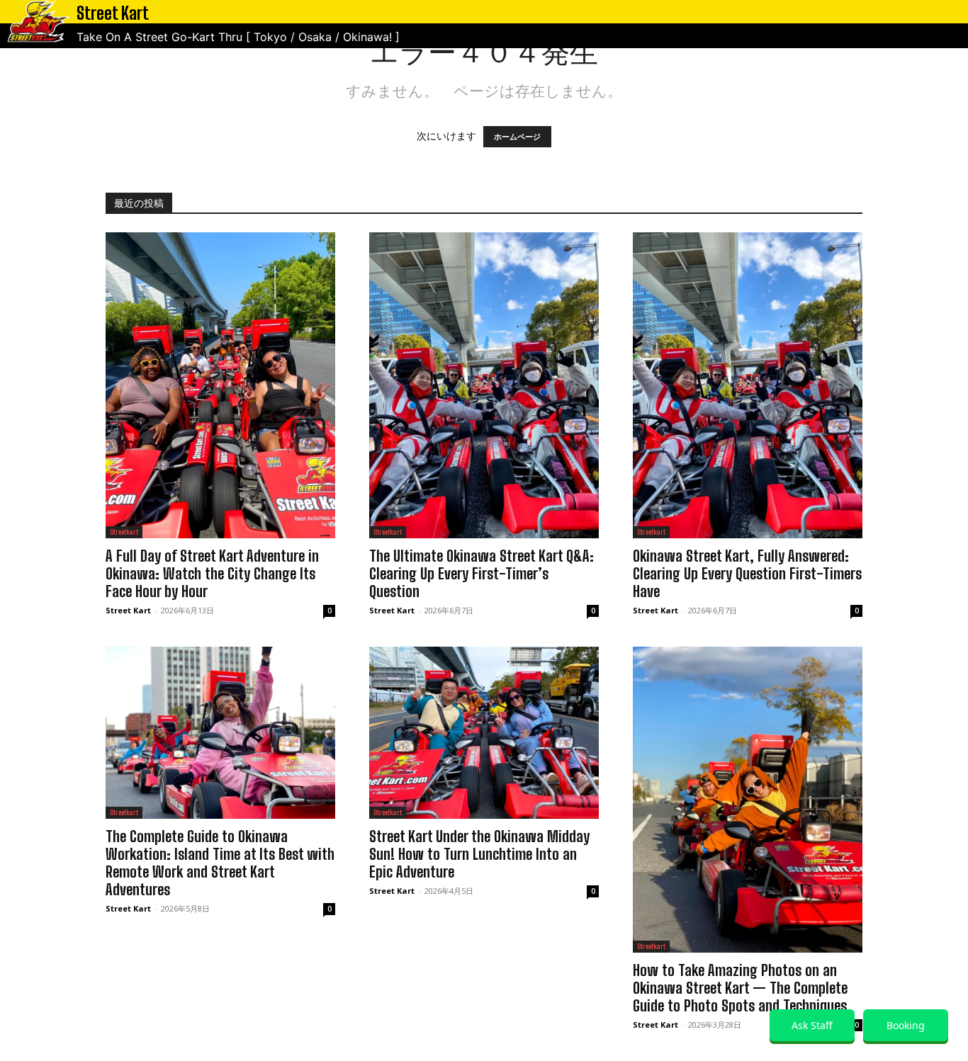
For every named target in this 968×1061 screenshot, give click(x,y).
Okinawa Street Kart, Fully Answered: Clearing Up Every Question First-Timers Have (747, 574)
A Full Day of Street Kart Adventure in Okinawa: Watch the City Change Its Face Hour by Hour (212, 574)
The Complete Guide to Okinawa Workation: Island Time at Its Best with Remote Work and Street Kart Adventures (220, 863)
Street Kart (128, 610)
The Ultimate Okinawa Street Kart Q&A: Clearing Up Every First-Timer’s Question (481, 574)
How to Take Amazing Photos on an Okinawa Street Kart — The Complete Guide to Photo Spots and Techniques (740, 988)
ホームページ (517, 137)
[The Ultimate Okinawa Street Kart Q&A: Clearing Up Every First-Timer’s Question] (484, 385)
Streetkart (124, 532)
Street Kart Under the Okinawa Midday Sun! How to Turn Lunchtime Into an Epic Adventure (479, 854)
